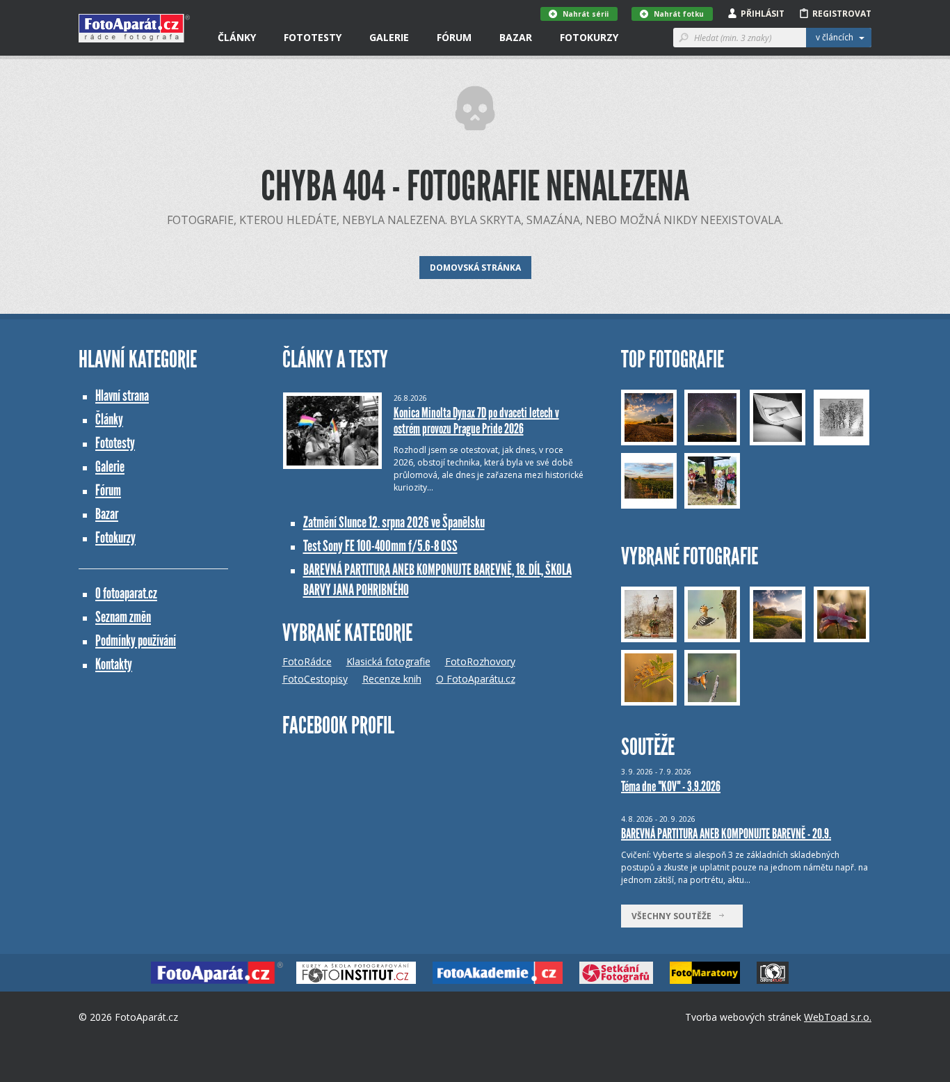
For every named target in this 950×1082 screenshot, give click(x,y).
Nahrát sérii (586, 14)
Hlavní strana (122, 395)
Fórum (454, 37)
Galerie (389, 37)
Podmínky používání (135, 640)
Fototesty (312, 37)
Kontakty (113, 664)
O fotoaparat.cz (126, 593)
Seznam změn (123, 616)
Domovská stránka (475, 267)
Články (237, 37)
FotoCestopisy (315, 678)
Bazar (515, 37)
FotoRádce (307, 661)
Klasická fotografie (388, 661)
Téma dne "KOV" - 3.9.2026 (670, 786)
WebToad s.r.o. (837, 1017)
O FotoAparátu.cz (475, 678)
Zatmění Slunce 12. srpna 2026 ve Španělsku (394, 522)
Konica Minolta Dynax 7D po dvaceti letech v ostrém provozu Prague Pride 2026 (476, 420)
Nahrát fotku (679, 14)
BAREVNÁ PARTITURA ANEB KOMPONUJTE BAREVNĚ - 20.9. (726, 833)
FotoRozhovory (480, 661)
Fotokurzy (589, 37)
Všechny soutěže (674, 916)
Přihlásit (762, 13)
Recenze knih (391, 678)
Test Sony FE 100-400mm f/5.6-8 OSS (380, 545)
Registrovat (841, 13)
